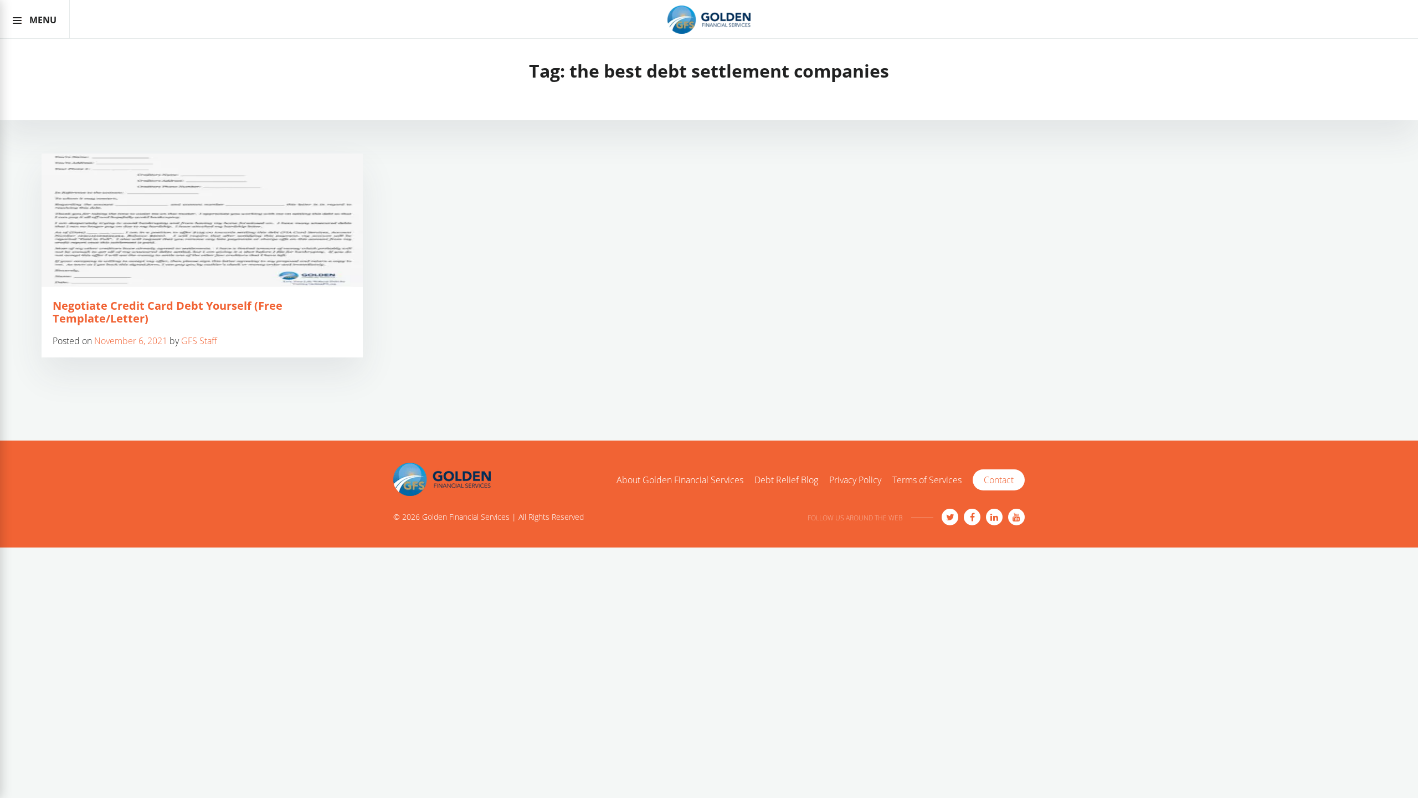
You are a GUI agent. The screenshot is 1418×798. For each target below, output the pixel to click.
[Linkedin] (994, 517)
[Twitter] (950, 517)
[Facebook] (972, 517)
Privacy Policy (855, 480)
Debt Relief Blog (786, 480)
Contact (999, 480)
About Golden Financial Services (679, 480)
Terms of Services (927, 480)
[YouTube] (1016, 517)
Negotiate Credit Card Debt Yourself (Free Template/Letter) (167, 312)
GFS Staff (199, 341)
